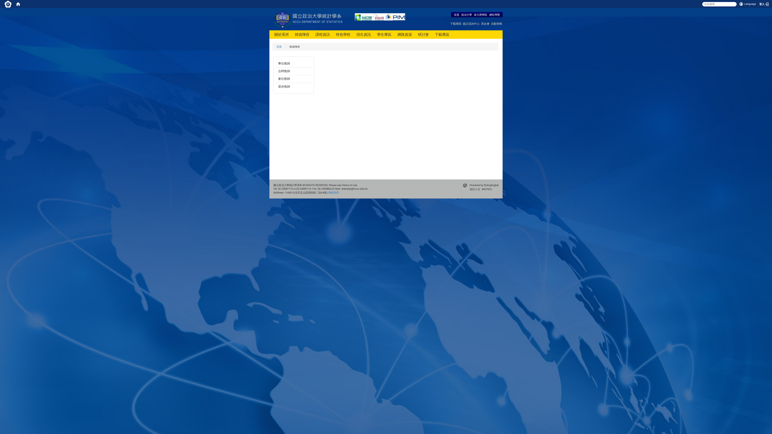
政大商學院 (481, 14)
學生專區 (384, 34)
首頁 (456, 14)
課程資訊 (322, 34)
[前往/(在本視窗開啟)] (309, 19)
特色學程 (343, 34)
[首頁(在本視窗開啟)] (18, 4)
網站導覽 (494, 14)
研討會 (423, 34)
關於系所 (281, 34)
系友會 (485, 24)
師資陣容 (302, 34)
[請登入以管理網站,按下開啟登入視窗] (8, 4)
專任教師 (284, 63)
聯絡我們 (333, 192)
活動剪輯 (496, 24)
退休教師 (284, 86)
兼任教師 (284, 79)
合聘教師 (284, 71)
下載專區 (455, 24)
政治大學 (466, 14)
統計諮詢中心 (471, 24)
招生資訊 (363, 34)
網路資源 (404, 34)
